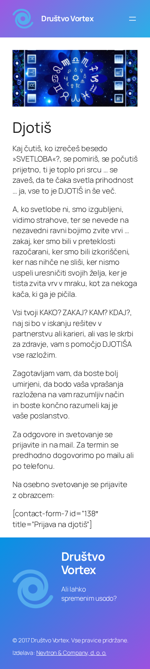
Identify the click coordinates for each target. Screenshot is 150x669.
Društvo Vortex (67, 18)
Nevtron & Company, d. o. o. (71, 653)
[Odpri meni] (133, 19)
